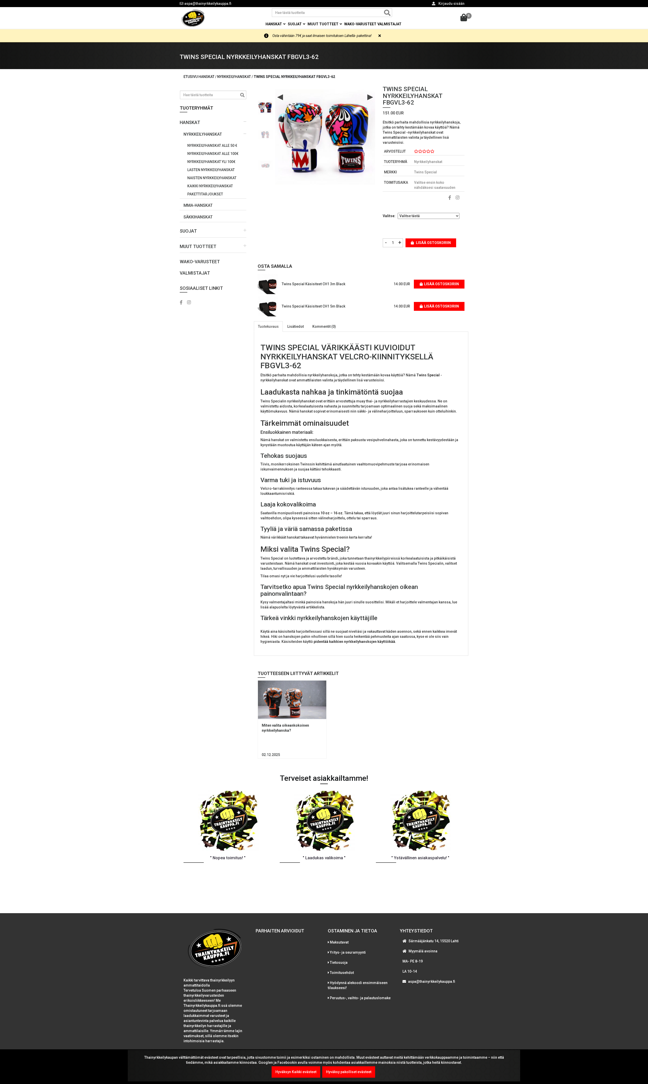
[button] (213, 120)
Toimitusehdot (342, 973)
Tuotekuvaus (268, 326)
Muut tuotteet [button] (323, 24)
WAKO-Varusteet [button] (360, 24)
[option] (265, 105)
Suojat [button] (295, 24)
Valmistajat (389, 24)
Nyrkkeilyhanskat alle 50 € (212, 146)
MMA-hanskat (198, 205)
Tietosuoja (339, 962)
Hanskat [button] (274, 24)
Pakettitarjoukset (205, 194)
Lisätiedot (295, 326)
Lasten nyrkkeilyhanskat (211, 170)
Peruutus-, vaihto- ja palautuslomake (360, 998)
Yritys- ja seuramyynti (348, 952)
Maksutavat (339, 942)
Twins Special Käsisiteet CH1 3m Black (313, 284)
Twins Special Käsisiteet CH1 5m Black (313, 306)
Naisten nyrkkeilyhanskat (211, 178)
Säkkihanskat (198, 217)
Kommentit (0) (324, 326)
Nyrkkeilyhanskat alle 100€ (212, 154)
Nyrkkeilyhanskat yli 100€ (211, 162)
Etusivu (191, 77)
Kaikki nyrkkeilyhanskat (210, 186)
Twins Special (425, 172)
